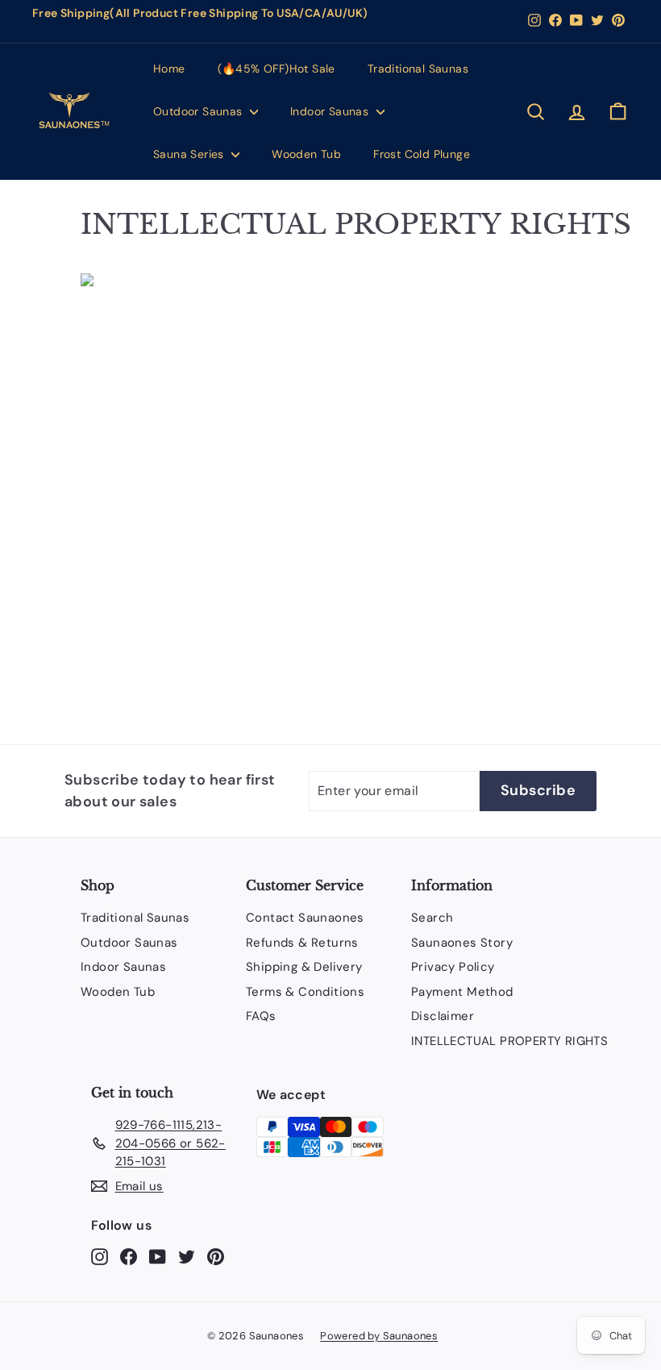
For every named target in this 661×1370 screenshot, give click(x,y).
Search (432, 918)
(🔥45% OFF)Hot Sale (276, 68)
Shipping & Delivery (304, 967)
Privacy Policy (453, 967)
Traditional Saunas (418, 68)
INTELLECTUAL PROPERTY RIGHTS (509, 1041)
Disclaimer (442, 1016)
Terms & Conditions (305, 992)
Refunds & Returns (302, 943)
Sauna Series (190, 154)
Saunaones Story (462, 943)
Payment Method (462, 992)
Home (169, 68)
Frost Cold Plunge (421, 154)
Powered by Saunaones (379, 1336)
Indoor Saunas (331, 111)
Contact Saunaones (305, 918)
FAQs (261, 1016)
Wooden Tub (306, 154)
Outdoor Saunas (199, 111)
